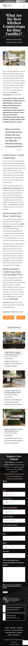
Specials (13, 628)
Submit (5, 592)
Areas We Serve (10, 632)
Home (7, 628)
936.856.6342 (10, 1)
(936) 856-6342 (11, 615)
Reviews (19, 632)
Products (7, 630)
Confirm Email (7, 498)
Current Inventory (17, 630)
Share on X (19, 150)
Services (19, 628)
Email (4, 490)
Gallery (9, 635)
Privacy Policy (14, 642)
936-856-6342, (11, 474)
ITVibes (17, 644)
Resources (16, 635)
